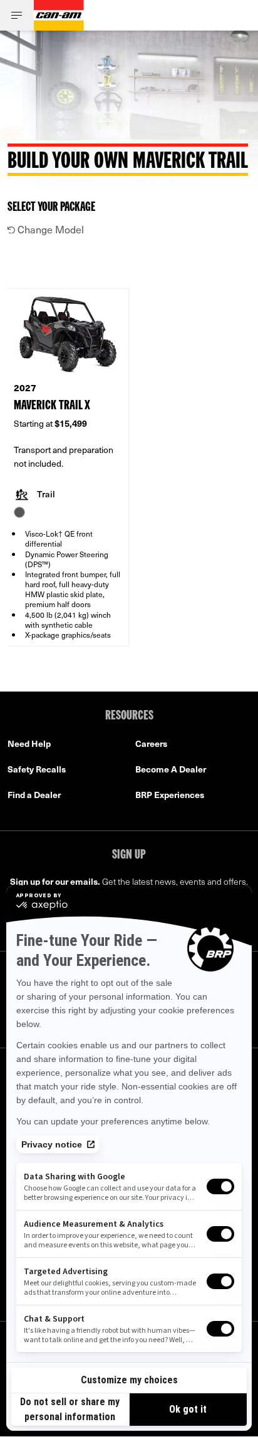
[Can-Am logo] (59, 15)
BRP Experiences (169, 794)
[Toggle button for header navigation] (17, 15)
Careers (151, 743)
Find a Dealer (34, 794)
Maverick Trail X (52, 405)
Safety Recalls (37, 769)
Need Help (29, 743)
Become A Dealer (170, 769)
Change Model (49, 229)
